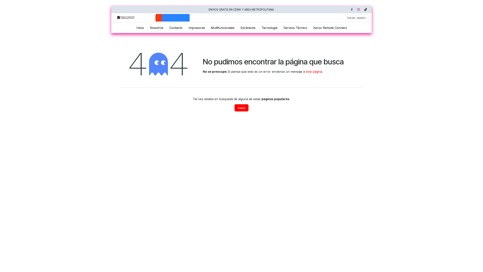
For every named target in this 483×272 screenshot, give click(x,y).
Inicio (241, 108)
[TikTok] (366, 9)
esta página (314, 71)
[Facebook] (352, 9)
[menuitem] (140, 28)
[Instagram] (359, 9)
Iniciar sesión (356, 18)
